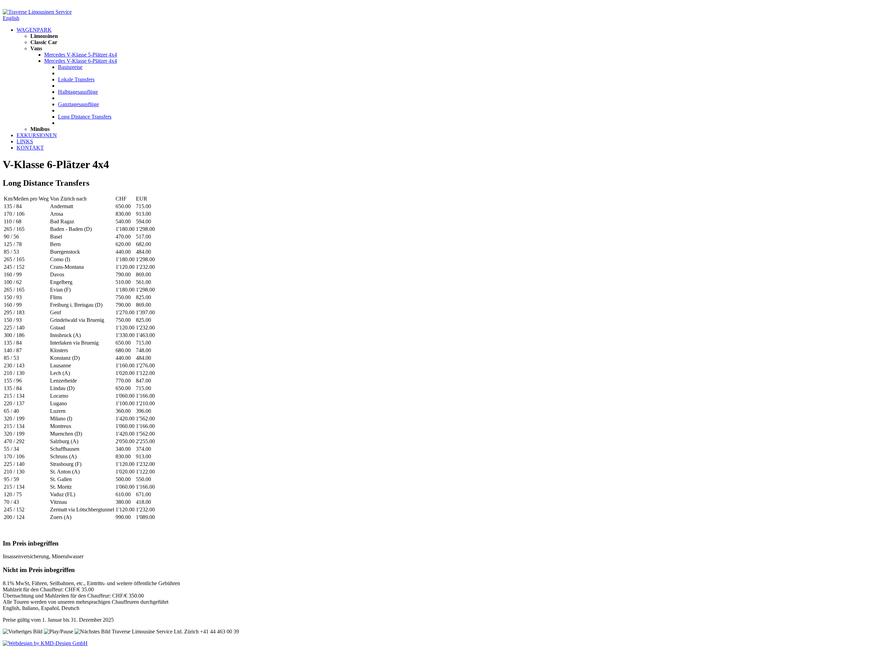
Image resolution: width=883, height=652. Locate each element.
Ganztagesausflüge (78, 104)
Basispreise (70, 67)
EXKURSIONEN (37, 135)
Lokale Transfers (76, 79)
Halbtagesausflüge (78, 92)
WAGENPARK (34, 30)
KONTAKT (30, 148)
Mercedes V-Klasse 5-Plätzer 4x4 (80, 55)
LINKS (25, 141)
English (11, 18)
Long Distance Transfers (84, 117)
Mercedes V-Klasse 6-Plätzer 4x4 (80, 61)
